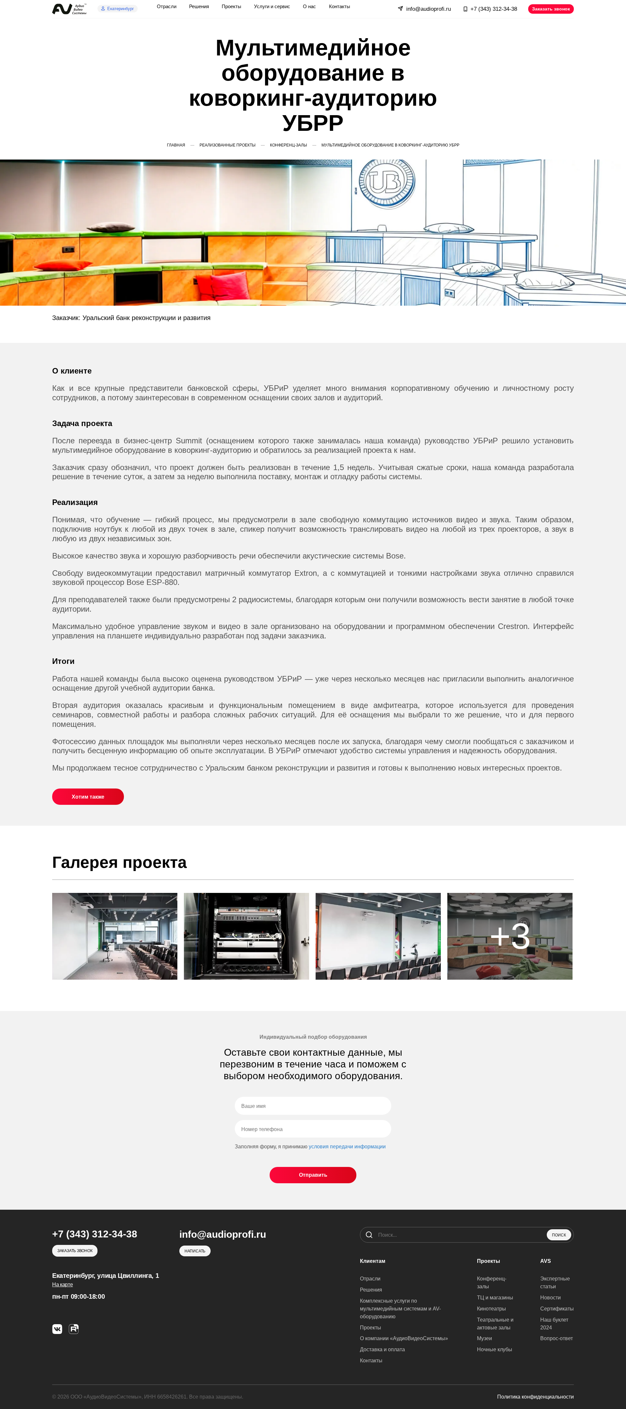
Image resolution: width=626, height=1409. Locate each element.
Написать (195, 1251)
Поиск (559, 1235)
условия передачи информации (347, 1146)
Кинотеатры (491, 1308)
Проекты (370, 1327)
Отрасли (370, 1278)
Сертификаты (557, 1308)
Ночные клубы (494, 1349)
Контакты (371, 1360)
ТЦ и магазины (495, 1297)
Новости (550, 1297)
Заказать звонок (551, 8)
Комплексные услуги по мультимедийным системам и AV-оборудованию (400, 1308)
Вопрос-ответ (556, 1338)
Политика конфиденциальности (535, 1397)
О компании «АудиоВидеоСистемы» (404, 1338)
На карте (62, 1284)
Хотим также (88, 797)
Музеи (484, 1338)
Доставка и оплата (382, 1349)
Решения (371, 1290)
